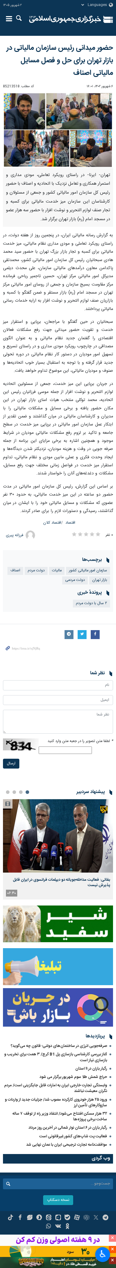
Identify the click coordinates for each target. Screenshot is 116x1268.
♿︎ (102, 1254)
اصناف (15, 570)
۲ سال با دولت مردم (91, 603)
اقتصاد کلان (52, 523)
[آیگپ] (58, 1218)
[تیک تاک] (11, 1218)
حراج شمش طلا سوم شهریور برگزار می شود (73, 1077)
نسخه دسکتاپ (58, 1200)
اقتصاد (70, 523)
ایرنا (65, 19)
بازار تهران (99, 580)
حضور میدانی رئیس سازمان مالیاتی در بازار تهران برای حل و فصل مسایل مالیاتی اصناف (60, 60)
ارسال (11, 764)
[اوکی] (67, 1227)
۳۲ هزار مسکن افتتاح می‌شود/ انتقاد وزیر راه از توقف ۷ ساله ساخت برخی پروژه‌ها (59, 1116)
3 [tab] (14, 792)
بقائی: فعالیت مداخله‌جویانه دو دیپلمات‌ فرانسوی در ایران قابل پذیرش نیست (61, 882)
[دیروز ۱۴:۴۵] (58, 836)
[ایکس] (96, 1218)
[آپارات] (77, 1218)
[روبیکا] (86, 1218)
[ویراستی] (30, 1218)
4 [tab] (8, 792)
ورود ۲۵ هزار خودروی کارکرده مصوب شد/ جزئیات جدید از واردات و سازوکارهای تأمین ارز (56, 1102)
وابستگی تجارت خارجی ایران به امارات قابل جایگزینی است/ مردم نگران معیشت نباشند (55, 1088)
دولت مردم (36, 570)
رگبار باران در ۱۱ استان (91, 1068)
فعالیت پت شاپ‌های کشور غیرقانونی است (73, 1136)
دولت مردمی (75, 580)
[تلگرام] (105, 1218)
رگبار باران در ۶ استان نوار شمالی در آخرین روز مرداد (68, 1127)
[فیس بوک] (20, 1218)
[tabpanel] (58, 849)
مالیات (57, 570)
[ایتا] (49, 1218)
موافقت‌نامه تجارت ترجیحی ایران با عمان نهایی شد (66, 1144)
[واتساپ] (49, 1227)
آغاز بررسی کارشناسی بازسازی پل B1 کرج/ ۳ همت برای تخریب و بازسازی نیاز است (55, 1057)
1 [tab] (27, 792)
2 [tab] (21, 792)
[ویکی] (58, 1227)
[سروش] (39, 1218)
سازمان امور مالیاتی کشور (88, 570)
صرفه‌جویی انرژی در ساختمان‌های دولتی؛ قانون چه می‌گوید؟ (59, 1046)
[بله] (67, 1218)
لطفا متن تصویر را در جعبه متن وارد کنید (80, 741)
